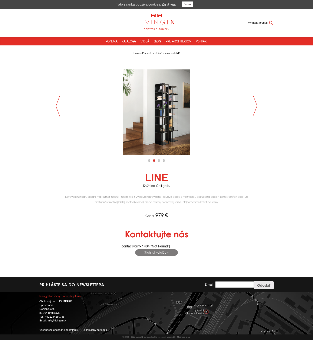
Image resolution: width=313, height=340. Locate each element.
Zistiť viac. (169, 4)
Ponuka (111, 41)
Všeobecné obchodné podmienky (58, 329)
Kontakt (201, 41)
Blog (157, 41)
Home (137, 53)
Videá (145, 41)
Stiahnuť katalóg (155, 252)
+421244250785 (55, 316)
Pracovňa (147, 53)
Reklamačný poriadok (94, 329)
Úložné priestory (163, 53)
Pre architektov (178, 41)
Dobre (187, 4)
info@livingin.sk (57, 320)
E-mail (209, 284)
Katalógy (129, 41)
